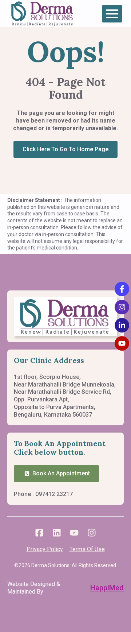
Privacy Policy (45, 549)
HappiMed (107, 588)
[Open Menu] (112, 13)
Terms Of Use (87, 549)
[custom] (39, 532)
